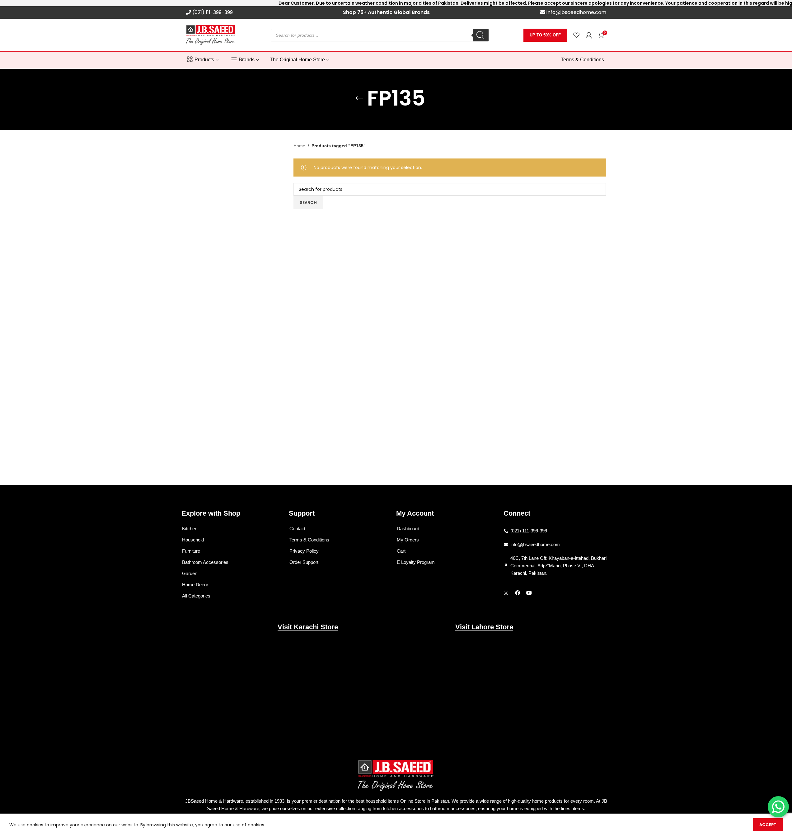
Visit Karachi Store (308, 627)
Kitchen (189, 528)
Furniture (191, 551)
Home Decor (195, 584)
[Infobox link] (209, 12)
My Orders (408, 539)
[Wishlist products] (576, 35)
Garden (189, 573)
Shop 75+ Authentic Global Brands (386, 12)
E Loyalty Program (416, 562)
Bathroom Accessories (205, 562)
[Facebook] (518, 593)
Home (299, 145)
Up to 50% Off (545, 35)
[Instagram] (506, 593)
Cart (401, 551)
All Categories (196, 595)
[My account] (589, 35)
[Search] (481, 35)
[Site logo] (211, 34)
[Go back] (359, 98)
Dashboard (408, 528)
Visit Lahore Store (484, 627)
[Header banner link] (396, 3)
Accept (767, 825)
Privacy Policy (304, 551)
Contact (297, 528)
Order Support (303, 562)
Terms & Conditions (309, 539)
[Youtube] (529, 593)
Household (193, 539)
